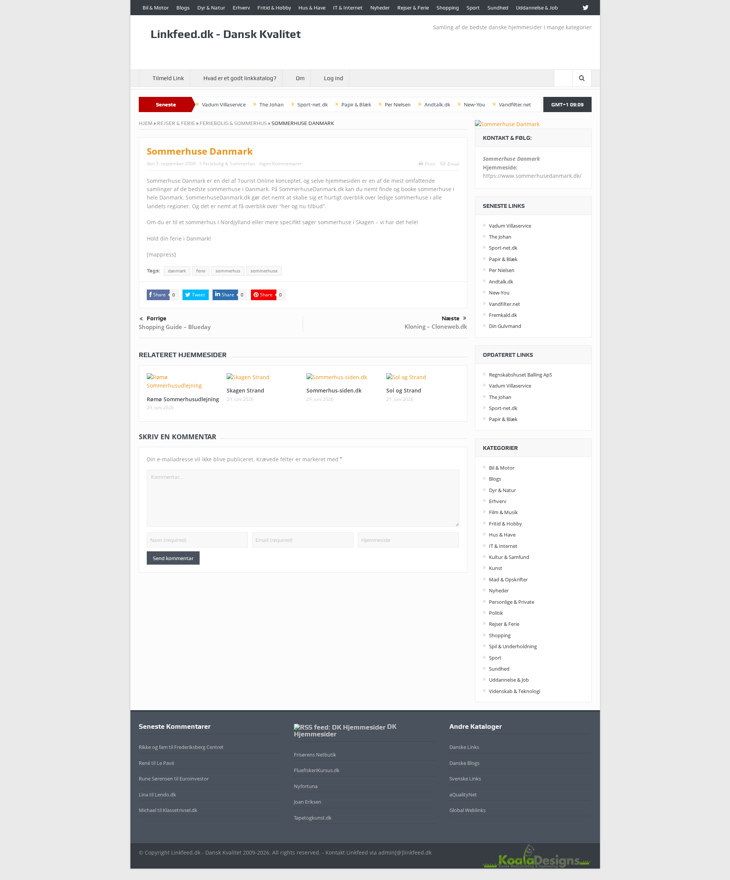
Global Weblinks (467, 810)
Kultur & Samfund (509, 557)
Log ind (333, 78)
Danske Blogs (464, 763)
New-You (474, 104)
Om (300, 78)
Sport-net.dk (312, 104)
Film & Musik (503, 512)
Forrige (156, 318)
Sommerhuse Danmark (200, 151)
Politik (496, 612)
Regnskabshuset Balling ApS (520, 374)
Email (453, 164)
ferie (200, 271)
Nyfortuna (305, 786)
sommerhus (228, 271)
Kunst (495, 568)
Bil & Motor (156, 8)
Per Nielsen (398, 104)
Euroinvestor (194, 778)
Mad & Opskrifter (508, 579)
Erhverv (241, 8)
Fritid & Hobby (274, 8)
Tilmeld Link (168, 78)
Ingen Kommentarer (280, 163)
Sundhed (497, 8)
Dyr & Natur (211, 8)
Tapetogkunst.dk (313, 817)
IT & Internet (348, 8)
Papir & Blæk (356, 104)
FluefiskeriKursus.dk (317, 770)
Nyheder (380, 8)
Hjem (145, 123)
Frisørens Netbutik (315, 754)
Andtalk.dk (437, 104)
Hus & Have (311, 8)
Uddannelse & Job (537, 8)
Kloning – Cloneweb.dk (436, 326)
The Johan (271, 104)
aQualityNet (463, 794)
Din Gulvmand (505, 326)
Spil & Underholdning (513, 646)
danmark (177, 271)
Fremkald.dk (503, 315)
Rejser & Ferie (413, 8)
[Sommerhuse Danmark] (507, 123)
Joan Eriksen (307, 801)
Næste (450, 318)
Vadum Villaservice (224, 104)
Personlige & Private (511, 601)
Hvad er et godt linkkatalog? (239, 78)
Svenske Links (465, 778)
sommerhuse (264, 271)
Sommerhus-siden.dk (334, 390)
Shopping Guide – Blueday (175, 327)
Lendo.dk (165, 794)
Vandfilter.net (515, 104)
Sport (473, 8)
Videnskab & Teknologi (514, 691)
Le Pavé (165, 763)
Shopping (447, 8)
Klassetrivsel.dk (180, 810)
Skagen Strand (245, 390)
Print (430, 164)
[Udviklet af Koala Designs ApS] (536, 855)
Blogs (183, 8)
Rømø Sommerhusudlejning (183, 399)
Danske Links (464, 747)
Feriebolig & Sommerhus (233, 123)
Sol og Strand (403, 390)
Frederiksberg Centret (199, 747)
